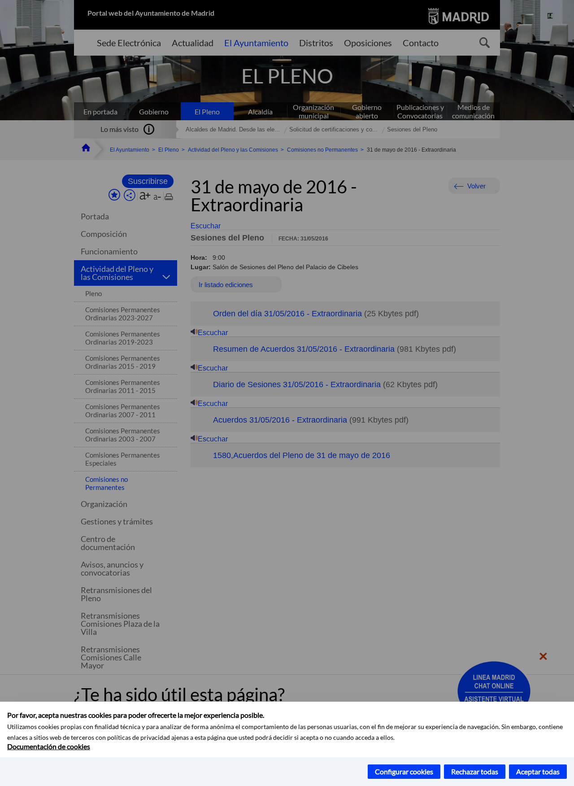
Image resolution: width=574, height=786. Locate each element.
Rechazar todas (474, 771)
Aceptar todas (538, 771)
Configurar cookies (404, 771)
